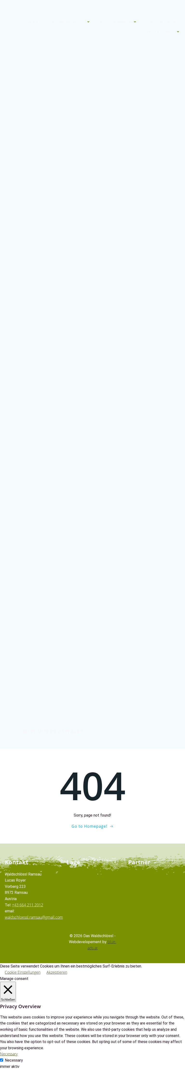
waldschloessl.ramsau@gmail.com (34, 917)
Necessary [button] (9, 1054)
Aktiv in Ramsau (116, 21)
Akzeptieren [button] (56, 972)
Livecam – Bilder (163, 21)
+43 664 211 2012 (27, 905)
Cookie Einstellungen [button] (22, 972)
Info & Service (161, 31)
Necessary (14, 1060)
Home (33, 21)
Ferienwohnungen (67, 21)
